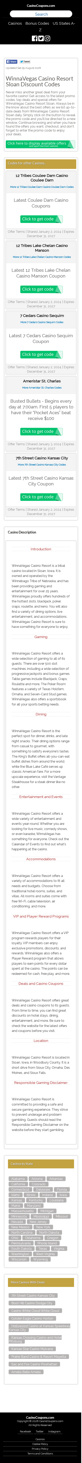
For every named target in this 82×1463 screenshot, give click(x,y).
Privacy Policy (40, 1448)
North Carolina (21, 1232)
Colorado (39, 1184)
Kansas (16, 1200)
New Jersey (38, 1222)
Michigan (47, 1211)
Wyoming (40, 1259)
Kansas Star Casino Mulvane (32, 1349)
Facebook (25, 1431)
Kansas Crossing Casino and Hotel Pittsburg (35, 1339)
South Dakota (21, 1249)
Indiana (47, 1195)
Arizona (37, 1179)
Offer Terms (16, 232)
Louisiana (56, 1200)
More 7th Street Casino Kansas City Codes (42, 464)
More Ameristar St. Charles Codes (42, 387)
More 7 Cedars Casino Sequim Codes (41, 322)
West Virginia (45, 1254)
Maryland (34, 1206)
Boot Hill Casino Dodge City (31, 1303)
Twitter (40, 1431)
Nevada (17, 1222)
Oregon (52, 1238)
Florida (62, 1189)
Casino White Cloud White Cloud (35, 1311)
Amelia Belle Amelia (26, 1372)
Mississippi (41, 1216)
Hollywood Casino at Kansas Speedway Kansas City (39, 1328)
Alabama (18, 1179)
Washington (20, 1254)
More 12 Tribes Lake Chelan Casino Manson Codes (42, 256)
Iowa (63, 1195)
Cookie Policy (40, 1444)
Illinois (30, 1195)
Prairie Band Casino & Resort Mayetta (38, 1357)
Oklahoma (32, 1238)
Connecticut (20, 1189)
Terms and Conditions (40, 1453)
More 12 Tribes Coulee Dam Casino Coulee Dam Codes (42, 186)
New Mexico (20, 1227)
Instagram (54, 1431)
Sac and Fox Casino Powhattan (34, 1364)
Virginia (59, 1249)
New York (43, 1227)
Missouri (62, 1216)
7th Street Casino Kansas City (33, 1295)
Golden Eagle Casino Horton (32, 1318)
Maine (15, 1206)
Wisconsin (18, 1259)
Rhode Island (47, 1243)
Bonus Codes (37, 23)
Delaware (43, 1189)
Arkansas (56, 1179)
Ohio (14, 1238)
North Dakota (49, 1232)
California (18, 1184)
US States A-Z (57, 26)
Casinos (15, 23)
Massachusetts (22, 1211)
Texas (42, 1249)
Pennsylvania (21, 1243)
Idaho (15, 1195)
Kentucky (36, 1200)
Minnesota (19, 1216)
